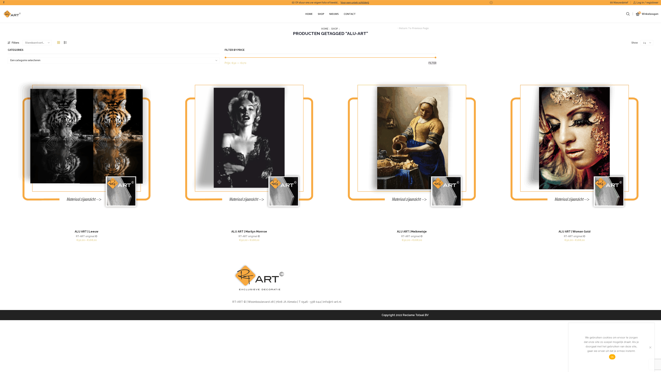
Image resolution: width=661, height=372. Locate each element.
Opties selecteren (83, 149)
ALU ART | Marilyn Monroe (249, 231)
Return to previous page (414, 28)
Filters (15, 42)
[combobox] (113, 60)
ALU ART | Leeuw (86, 231)
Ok (612, 356)
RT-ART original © (86, 236)
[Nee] (650, 347)
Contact (350, 14)
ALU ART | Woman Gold (574, 231)
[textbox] (111, 60)
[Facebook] (4, 2)
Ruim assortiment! (347, 2)
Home (309, 14)
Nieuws (334, 14)
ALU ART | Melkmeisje (412, 231)
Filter (432, 63)
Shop (321, 14)
